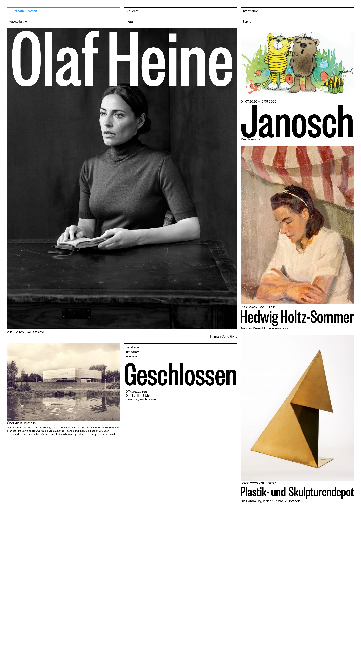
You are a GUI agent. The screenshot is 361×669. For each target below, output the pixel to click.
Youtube (131, 357)
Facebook (132, 348)
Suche (246, 22)
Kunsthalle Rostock (23, 11)
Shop (129, 22)
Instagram (132, 352)
